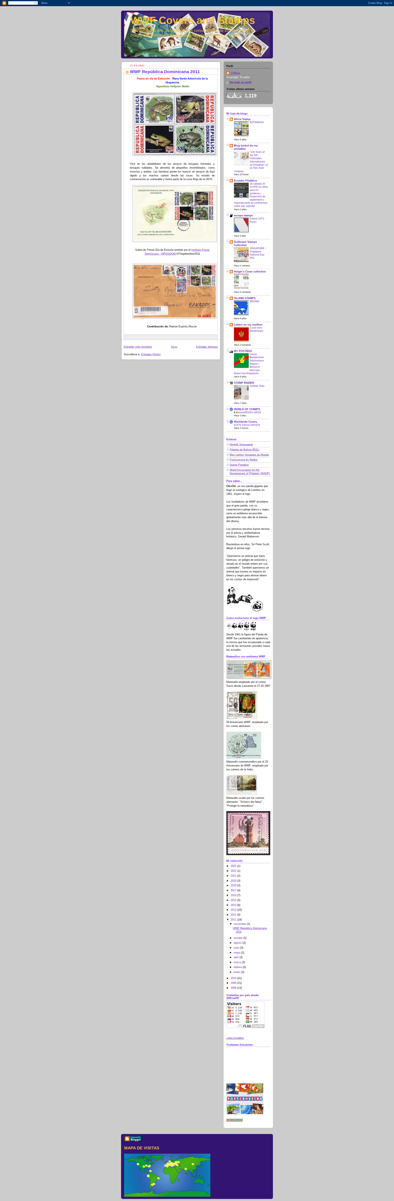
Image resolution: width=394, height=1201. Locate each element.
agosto (238, 942)
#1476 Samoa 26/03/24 (247, 424)
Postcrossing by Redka (243, 459)
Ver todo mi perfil (240, 82)
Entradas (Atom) (150, 354)
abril (236, 957)
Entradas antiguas (207, 346)
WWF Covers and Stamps (192, 20)
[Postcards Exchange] (244, 1113)
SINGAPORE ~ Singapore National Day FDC (258, 253)
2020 (234, 880)
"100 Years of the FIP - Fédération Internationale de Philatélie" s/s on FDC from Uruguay (251, 162)
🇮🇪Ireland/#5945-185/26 (247, 412)
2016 (234, 895)
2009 (234, 983)
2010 (234, 978)
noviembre (240, 924)
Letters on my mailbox (248, 324)
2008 (234, 987)
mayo (237, 952)
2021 (234, 875)
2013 (234, 909)
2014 (234, 905)
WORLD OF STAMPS (247, 409)
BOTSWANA (257, 122)
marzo (238, 962)
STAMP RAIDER (244, 382)
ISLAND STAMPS (245, 298)
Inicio (174, 346)
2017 (234, 890)
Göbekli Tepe (257, 386)
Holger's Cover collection (250, 271)
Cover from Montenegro (256, 329)
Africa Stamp (242, 119)
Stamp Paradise (239, 464)
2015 (234, 900)
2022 (234, 871)
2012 (234, 914)
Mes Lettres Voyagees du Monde (249, 454)
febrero (238, 967)
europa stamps (243, 215)
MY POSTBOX (243, 351)
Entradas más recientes (138, 346)
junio (237, 947)
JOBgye (235, 73)
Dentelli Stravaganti (241, 444)
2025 (234, 866)
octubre (238, 938)
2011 (234, 919)
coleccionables (235, 1038)
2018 (234, 885)
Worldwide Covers (245, 421)
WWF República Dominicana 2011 (165, 71)
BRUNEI (254, 301)
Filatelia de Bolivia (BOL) (244, 449)
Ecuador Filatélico (245, 180)
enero (237, 972)
